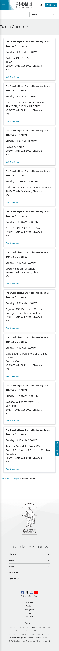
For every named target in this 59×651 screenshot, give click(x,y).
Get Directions (12, 77)
